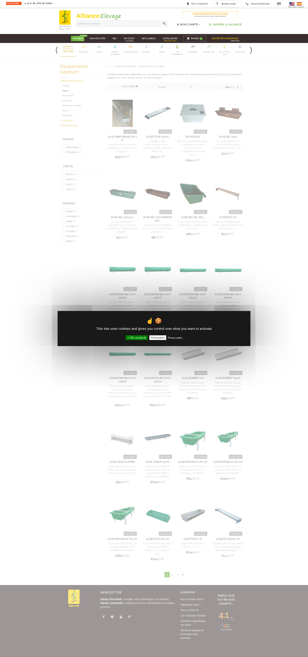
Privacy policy (175, 337)
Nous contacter (260, 4)
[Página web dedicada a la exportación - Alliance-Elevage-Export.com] (299, 3)
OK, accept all (137, 337)
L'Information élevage (210, 14)
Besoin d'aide (228, 4)
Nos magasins (199, 3)
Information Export (296, 7)
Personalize (158, 337)
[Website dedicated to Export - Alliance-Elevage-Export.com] (292, 3)
